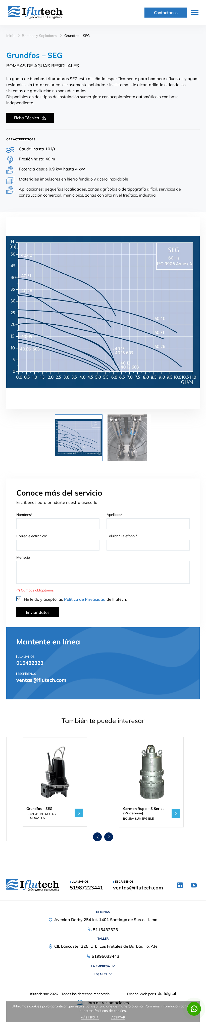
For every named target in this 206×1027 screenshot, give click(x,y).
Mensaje (23, 557)
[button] (97, 836)
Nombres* (24, 514)
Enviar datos (37, 612)
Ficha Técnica (26, 117)
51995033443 (105, 956)
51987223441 (86, 887)
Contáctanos (166, 12)
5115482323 (105, 929)
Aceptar (118, 1017)
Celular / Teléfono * (122, 536)
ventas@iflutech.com (41, 680)
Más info (88, 1017)
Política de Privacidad (85, 599)
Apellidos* (115, 514)
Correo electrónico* (31, 536)
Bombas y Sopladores (39, 35)
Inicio (10, 35)
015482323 (29, 663)
